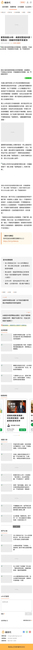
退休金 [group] (10, 12)
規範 (2, 614)
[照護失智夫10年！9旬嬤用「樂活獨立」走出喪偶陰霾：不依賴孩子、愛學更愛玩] (6, 477)
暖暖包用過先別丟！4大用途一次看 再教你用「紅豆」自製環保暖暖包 (22, 367)
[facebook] (23, 631)
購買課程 (22, 2)
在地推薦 (21, 7)
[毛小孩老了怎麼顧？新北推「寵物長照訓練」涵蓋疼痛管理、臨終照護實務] (6, 569)
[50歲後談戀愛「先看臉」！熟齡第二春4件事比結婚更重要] (6, 548)
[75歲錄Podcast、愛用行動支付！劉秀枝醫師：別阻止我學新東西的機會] (6, 378)
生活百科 (28, 7)
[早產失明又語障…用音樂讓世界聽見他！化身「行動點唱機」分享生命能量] (6, 447)
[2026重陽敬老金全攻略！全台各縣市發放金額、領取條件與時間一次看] (6, 579)
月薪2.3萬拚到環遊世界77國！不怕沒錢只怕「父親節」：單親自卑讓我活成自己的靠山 (22, 456)
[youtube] (29, 631)
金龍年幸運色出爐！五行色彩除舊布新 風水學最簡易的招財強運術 (22, 337)
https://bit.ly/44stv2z (10, 241)
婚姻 (4, 292)
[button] (30, 2)
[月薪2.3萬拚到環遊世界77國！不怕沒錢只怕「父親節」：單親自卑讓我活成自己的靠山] (6, 457)
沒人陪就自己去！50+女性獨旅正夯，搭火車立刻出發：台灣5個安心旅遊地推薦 (22, 537)
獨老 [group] (29, 12)
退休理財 (5, 7)
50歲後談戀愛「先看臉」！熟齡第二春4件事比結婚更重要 (22, 547)
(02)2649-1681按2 (12, 638)
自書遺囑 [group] (17, 12)
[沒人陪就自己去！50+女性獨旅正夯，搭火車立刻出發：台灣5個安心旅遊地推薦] (6, 538)
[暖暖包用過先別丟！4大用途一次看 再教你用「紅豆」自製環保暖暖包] (6, 368)
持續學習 (13, 7)
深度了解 (22, 430)
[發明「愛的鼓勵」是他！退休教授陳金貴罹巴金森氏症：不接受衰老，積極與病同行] (6, 488)
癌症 (15, 292)
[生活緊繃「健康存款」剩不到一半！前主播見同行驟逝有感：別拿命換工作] (6, 518)
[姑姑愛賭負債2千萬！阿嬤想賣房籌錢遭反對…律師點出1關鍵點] (6, 347)
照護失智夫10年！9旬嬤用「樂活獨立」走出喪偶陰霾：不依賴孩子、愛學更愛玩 (22, 477)
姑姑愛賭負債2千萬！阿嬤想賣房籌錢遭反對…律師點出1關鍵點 (22, 347)
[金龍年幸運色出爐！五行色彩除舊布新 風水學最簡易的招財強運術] (6, 337)
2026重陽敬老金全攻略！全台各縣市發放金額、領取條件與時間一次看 (22, 578)
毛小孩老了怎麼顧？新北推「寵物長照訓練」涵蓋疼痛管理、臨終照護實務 (22, 568)
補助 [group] (24, 12)
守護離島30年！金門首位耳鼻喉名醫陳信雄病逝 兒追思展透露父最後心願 (22, 508)
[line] (26, 631)
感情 (9, 292)
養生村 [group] (3, 12)
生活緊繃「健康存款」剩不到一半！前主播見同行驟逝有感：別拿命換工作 (22, 518)
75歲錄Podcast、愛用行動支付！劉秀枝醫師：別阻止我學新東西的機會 (22, 378)
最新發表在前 (27, 620)
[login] (27, 2)
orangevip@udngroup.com (15, 636)
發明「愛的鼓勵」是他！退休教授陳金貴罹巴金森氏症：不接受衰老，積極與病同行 (22, 487)
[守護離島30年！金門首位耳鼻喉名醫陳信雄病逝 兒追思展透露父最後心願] (6, 508)
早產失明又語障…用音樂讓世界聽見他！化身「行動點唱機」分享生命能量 (22, 446)
